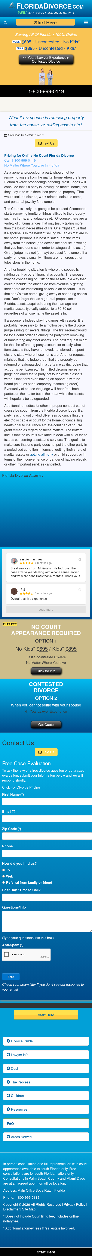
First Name (13, 794)
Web (9, 876)
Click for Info (46, 670)
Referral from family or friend (29, 882)
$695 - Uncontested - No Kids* (51, 41)
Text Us (48, 143)
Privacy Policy (74, 1204)
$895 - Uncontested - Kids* (51, 48)
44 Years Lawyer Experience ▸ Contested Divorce (46, 59)
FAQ (10, 1123)
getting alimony (41, 454)
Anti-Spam (12, 945)
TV (8, 870)
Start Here (45, 22)
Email (8, 811)
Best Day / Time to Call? (21, 890)
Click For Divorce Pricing (21, 787)
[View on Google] (80, 560)
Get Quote (46, 724)
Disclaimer (11, 1209)
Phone (7, 846)
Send (11, 977)
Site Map (29, 1209)
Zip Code (11, 828)
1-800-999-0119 (46, 91)
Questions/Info (14, 907)
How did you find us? (19, 863)
